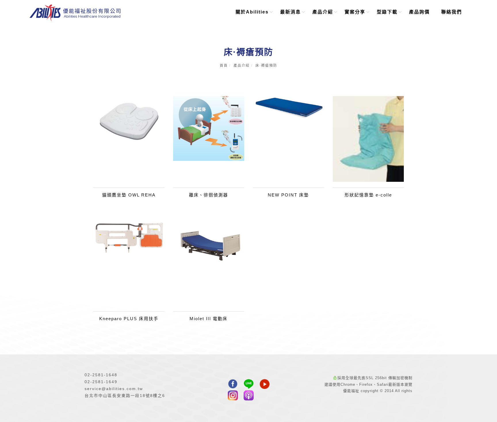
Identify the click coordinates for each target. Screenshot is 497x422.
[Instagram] (233, 396)
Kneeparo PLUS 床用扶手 (128, 318)
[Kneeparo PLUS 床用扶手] (129, 236)
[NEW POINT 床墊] (288, 107)
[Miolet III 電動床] (208, 243)
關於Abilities (252, 11)
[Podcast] (249, 396)
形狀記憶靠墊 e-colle (368, 194)
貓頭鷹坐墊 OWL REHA (129, 194)
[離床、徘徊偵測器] (208, 127)
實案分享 (355, 11)
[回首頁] (75, 12)
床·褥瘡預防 (266, 66)
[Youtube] (264, 384)
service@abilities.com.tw (115, 388)
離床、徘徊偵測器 (208, 194)
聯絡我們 (451, 11)
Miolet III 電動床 (209, 318)
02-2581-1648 (101, 375)
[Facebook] (233, 384)
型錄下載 (387, 11)
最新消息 (290, 11)
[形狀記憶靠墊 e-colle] (368, 138)
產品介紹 (323, 11)
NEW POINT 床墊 (288, 194)
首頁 (224, 66)
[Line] (249, 384)
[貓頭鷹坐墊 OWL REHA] (129, 122)
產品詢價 (419, 11)
